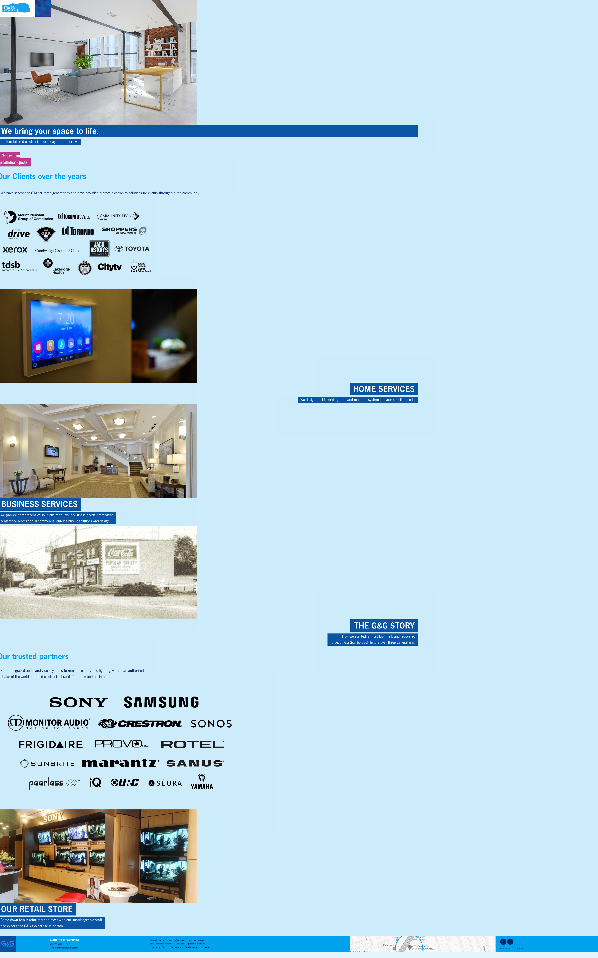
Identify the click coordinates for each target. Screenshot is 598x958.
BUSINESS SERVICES (39, 504)
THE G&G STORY (384, 625)
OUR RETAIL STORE (37, 909)
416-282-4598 (56, 944)
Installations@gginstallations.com (64, 947)
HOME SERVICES (384, 389)
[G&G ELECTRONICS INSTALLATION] (16, 5)
